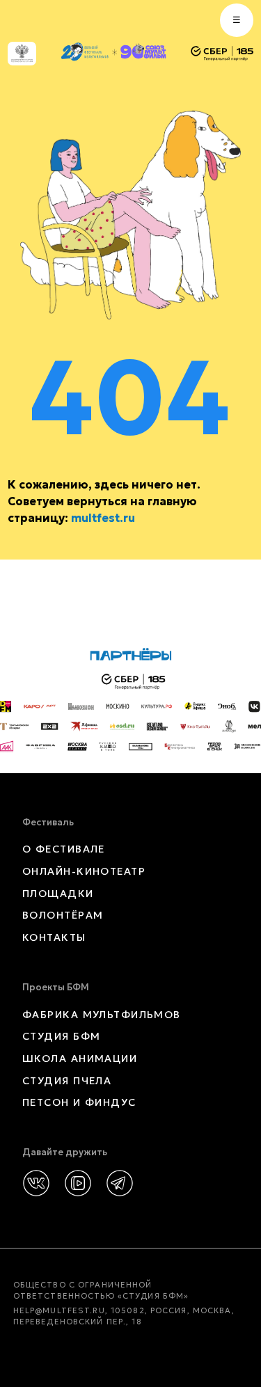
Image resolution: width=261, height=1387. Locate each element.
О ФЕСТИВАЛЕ (63, 849)
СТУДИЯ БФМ (61, 1036)
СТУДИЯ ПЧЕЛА (66, 1081)
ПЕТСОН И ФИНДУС (79, 1102)
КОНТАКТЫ (54, 937)
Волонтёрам (62, 915)
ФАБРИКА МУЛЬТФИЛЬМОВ (101, 1014)
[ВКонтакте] (36, 1183)
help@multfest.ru (59, 1310)
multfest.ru (103, 518)
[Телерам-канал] (120, 1183)
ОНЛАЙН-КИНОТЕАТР (83, 871)
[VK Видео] (78, 1183)
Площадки (58, 893)
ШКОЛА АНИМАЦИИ (79, 1058)
